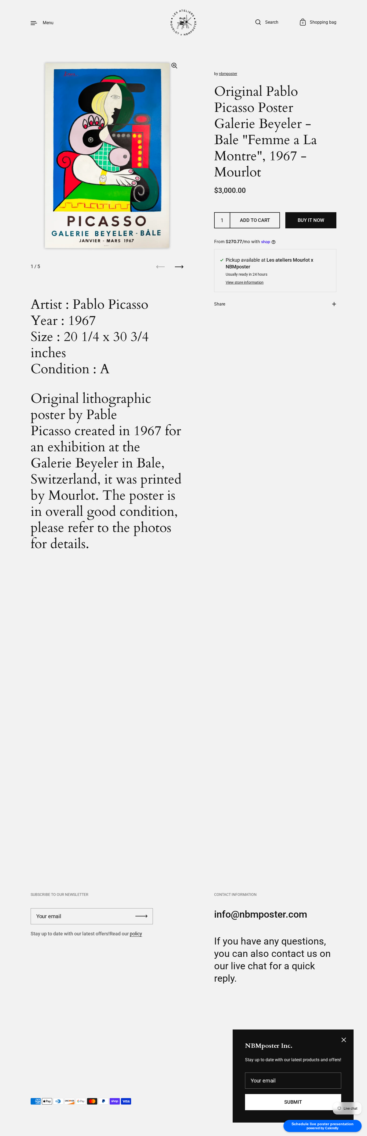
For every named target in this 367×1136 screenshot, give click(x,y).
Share (219, 304)
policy (136, 933)
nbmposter (228, 74)
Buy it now (311, 220)
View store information (245, 283)
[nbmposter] (183, 22)
